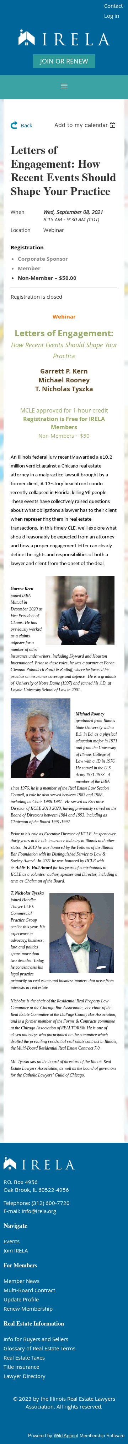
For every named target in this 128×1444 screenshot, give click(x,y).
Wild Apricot (66, 1435)
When (18, 212)
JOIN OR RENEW (64, 61)
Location (21, 230)
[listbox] (85, 125)
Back (26, 125)
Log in (111, 15)
